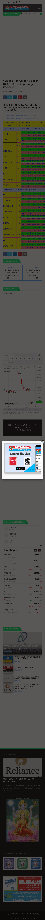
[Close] (43, 441)
